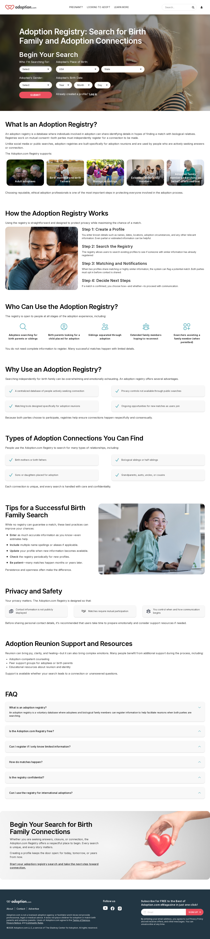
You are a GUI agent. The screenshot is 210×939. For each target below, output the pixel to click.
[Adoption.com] (20, 7)
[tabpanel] (25, 172)
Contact (21, 908)
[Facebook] (112, 908)
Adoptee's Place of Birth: (72, 61)
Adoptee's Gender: (31, 77)
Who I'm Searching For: (34, 61)
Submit (35, 95)
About (10, 908)
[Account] (201, 7)
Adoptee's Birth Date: (69, 77)
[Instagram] (119, 908)
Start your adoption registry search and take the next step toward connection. (54, 865)
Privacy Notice (14, 923)
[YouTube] (105, 908)
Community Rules (34, 923)
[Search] (193, 7)
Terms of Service (81, 920)
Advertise (34, 908)
